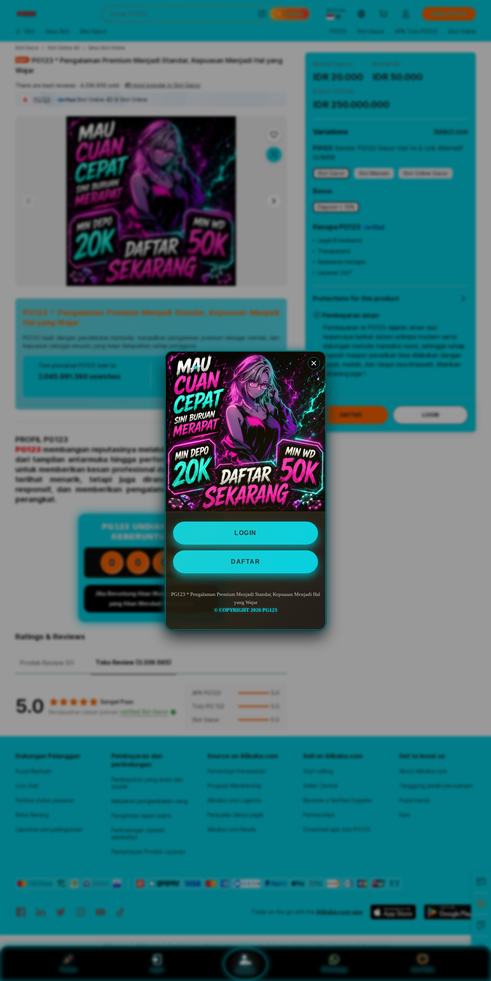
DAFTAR (245, 561)
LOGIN (245, 533)
